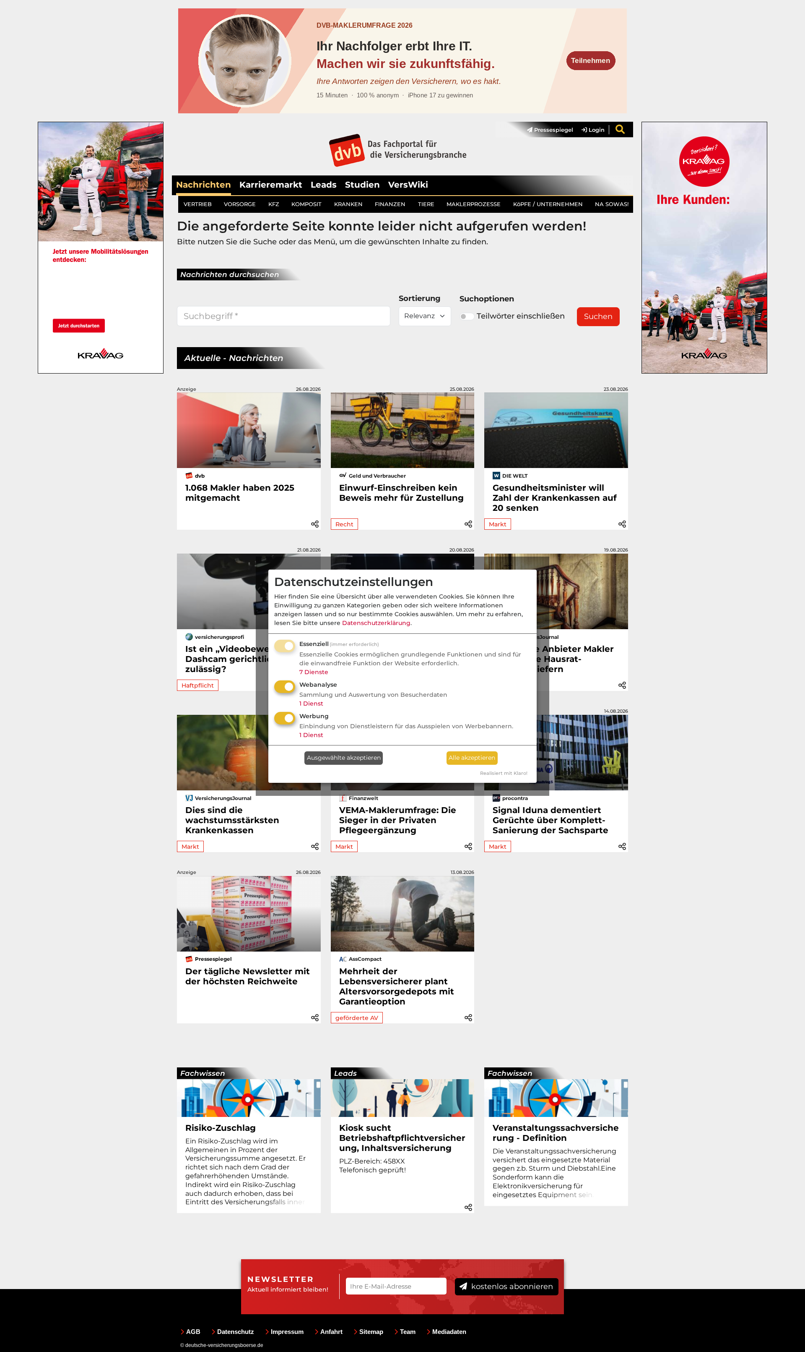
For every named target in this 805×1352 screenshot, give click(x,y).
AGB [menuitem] (193, 1331)
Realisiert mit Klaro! (503, 773)
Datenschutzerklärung (376, 623)
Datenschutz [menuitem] (235, 1331)
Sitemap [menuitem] (371, 1331)
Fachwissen (202, 1073)
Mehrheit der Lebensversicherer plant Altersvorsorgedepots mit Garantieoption (396, 986)
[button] (315, 522)
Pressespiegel (552, 129)
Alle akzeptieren (472, 757)
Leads (324, 185)
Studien (362, 185)
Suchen (598, 316)
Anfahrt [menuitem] (331, 1331)
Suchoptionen (487, 298)
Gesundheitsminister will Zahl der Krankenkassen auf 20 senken (555, 498)
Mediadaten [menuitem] (449, 1331)
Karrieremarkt (270, 185)
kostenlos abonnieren (511, 1286)
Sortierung (420, 298)
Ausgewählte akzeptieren (344, 757)
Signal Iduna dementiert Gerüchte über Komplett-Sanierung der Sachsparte (550, 820)
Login (596, 129)
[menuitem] (546, 129)
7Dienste (313, 672)
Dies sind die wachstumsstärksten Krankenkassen (232, 820)
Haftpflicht (198, 685)
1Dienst (311, 703)
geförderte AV (356, 1018)
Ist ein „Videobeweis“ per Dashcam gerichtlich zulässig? (242, 659)
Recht (344, 524)
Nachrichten (203, 185)
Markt (497, 524)
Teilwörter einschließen (521, 316)
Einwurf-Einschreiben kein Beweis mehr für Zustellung (401, 493)
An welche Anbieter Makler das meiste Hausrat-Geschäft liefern (553, 659)
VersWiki (408, 185)
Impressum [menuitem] (287, 1331)
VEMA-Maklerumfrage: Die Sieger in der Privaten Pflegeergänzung (397, 820)
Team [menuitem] (407, 1331)
